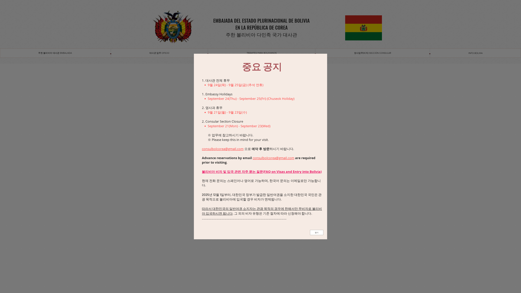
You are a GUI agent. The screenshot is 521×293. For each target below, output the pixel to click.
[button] (316, 232)
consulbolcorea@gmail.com (223, 149)
